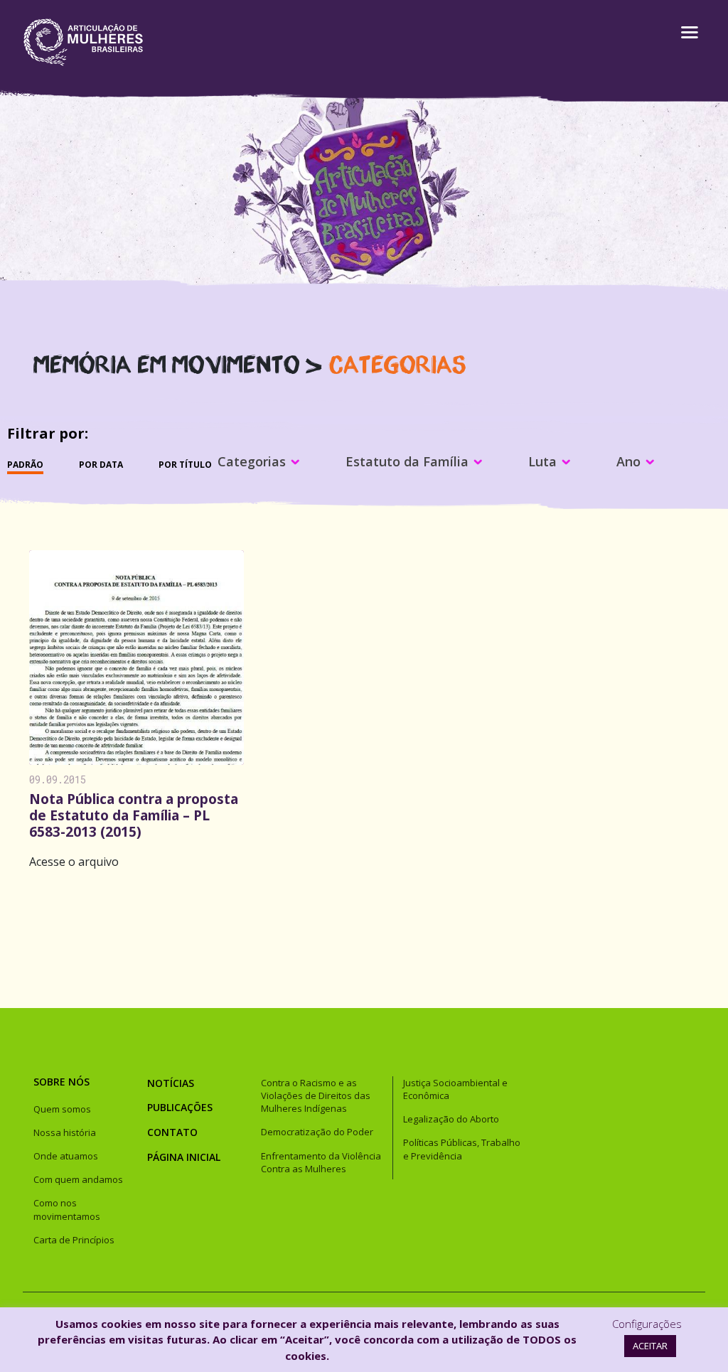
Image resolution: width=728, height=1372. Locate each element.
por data (101, 465)
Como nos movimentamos (66, 1209)
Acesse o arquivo (74, 861)
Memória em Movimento (166, 362)
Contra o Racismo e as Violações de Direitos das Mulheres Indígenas (315, 1095)
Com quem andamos (78, 1179)
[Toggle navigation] (679, 42)
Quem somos (62, 1109)
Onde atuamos (65, 1155)
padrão (25, 465)
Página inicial (183, 1157)
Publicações (180, 1107)
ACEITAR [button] (650, 1345)
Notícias (170, 1083)
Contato (172, 1132)
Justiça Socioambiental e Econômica (455, 1089)
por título (185, 465)
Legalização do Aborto (451, 1119)
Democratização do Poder (317, 1131)
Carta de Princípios (73, 1239)
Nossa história (64, 1132)
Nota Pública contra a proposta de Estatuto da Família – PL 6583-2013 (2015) (133, 815)
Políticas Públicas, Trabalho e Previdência (461, 1149)
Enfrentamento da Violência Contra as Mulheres (321, 1162)
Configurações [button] (647, 1324)
